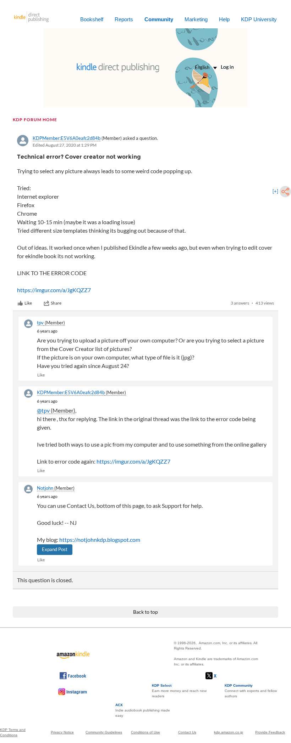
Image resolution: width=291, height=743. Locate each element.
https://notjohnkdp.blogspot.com (99, 539)
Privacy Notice (62, 732)
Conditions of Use (145, 732)
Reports (124, 19)
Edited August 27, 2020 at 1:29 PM (65, 145)
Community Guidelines (104, 732)
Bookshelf (91, 19)
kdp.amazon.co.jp (228, 732)
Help (224, 19)
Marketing (196, 19)
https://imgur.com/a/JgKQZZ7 (54, 290)
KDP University (259, 19)
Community (158, 19)
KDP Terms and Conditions (13, 732)
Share (56, 303)
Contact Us (187, 732)
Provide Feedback (270, 732)
